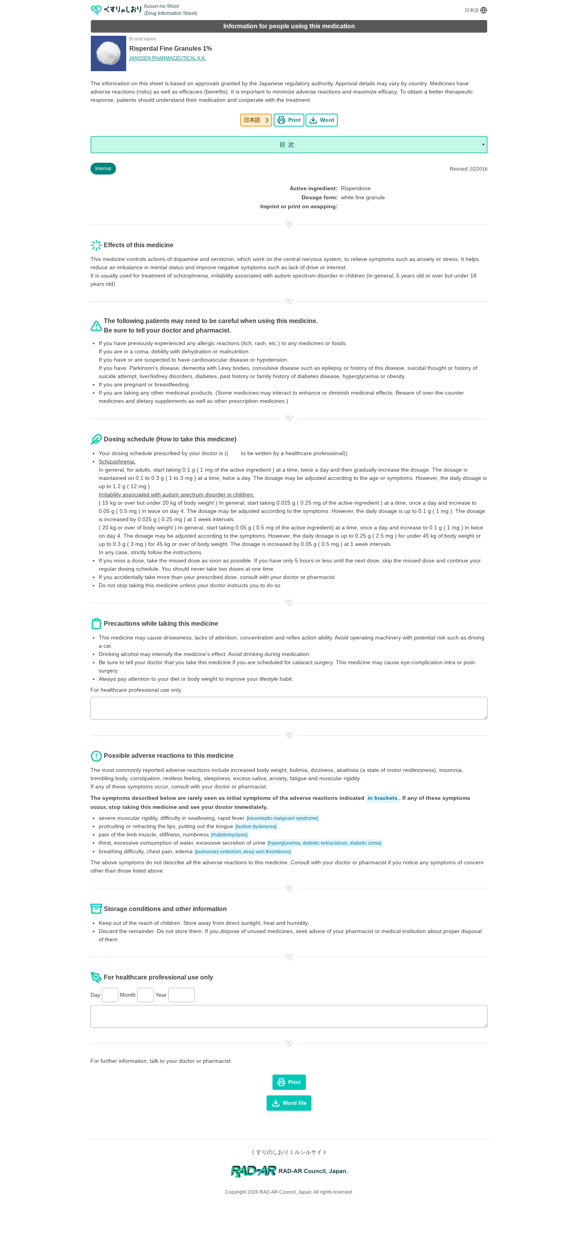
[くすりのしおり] (116, 10)
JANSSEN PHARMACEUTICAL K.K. (167, 58)
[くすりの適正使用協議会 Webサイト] (289, 1171)
